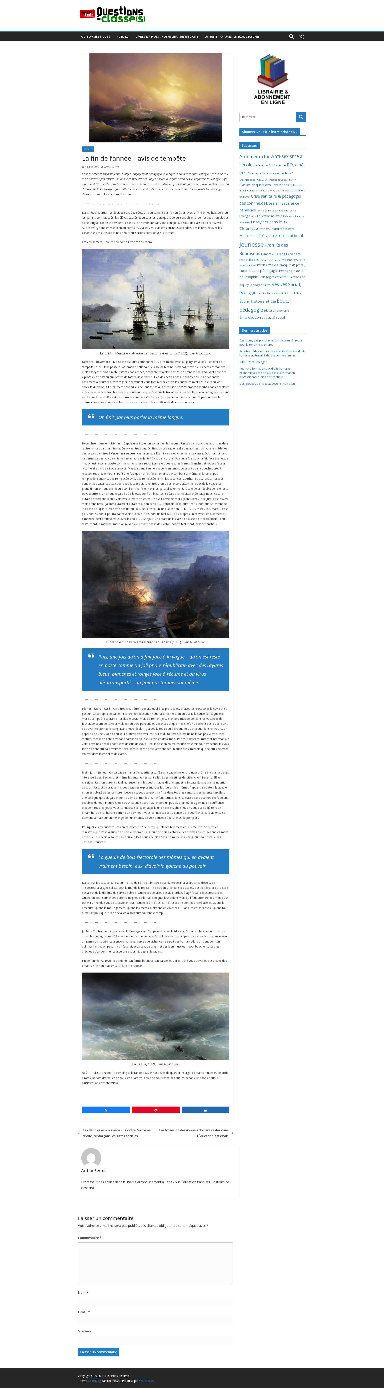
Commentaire (89, 1238)
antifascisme (260, 165)
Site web (84, 1331)
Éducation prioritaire (276, 310)
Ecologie (244, 216)
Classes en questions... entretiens (264, 185)
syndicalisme (265, 293)
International (290, 235)
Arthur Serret (111, 167)
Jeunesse (251, 244)
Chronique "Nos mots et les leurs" (270, 173)
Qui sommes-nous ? (95, 36)
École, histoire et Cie (257, 301)
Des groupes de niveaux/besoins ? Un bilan (267, 383)
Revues (279, 284)
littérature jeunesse (270, 259)
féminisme (265, 228)
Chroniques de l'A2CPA (251, 179)
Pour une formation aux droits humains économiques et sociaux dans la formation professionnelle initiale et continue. (267, 373)
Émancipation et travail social (262, 317)
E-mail (84, 1312)
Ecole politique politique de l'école (277, 210)
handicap (278, 229)
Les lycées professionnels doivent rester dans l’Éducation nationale (194, 1133)
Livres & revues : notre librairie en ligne (167, 36)
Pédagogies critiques (273, 277)
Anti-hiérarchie (254, 156)
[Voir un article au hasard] (301, 36)
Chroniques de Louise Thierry (280, 179)
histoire (290, 229)
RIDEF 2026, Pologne (253, 362)
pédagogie (269, 270)
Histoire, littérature (258, 235)
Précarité (254, 271)
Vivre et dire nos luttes (287, 293)
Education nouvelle (269, 216)
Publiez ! (123, 36)
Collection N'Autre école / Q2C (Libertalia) (269, 190)
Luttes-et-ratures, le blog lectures (231, 36)
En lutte (88, 149)
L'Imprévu (268, 254)
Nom (83, 1292)
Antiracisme (277, 165)
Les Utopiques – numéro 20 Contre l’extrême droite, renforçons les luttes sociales (117, 1133)
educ (253, 216)
